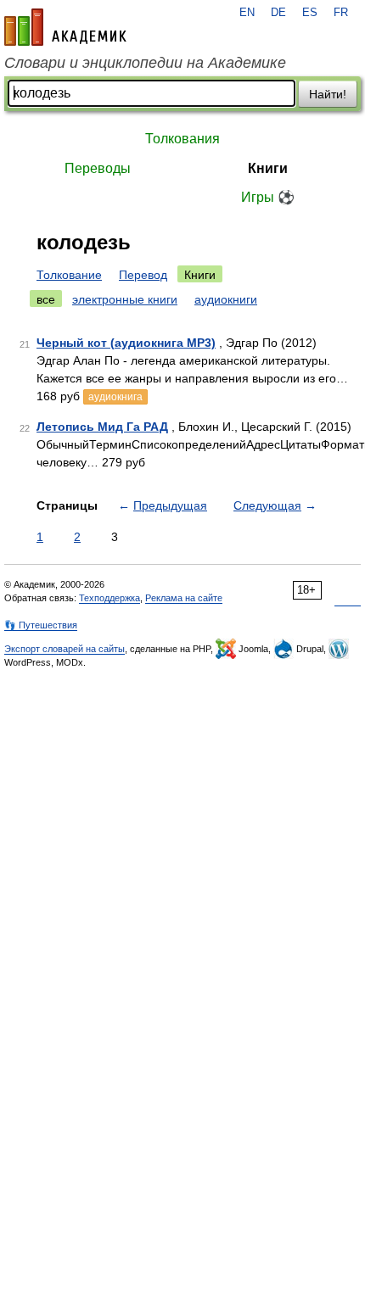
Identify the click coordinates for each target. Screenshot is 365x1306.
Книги (268, 168)
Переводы (98, 168)
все (45, 299)
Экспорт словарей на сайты (64, 649)
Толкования (182, 138)
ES (309, 13)
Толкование (69, 275)
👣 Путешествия (40, 625)
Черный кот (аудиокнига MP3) (126, 342)
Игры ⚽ (268, 197)
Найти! (327, 94)
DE (278, 13)
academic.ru (65, 27)
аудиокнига (115, 397)
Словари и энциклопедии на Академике (145, 62)
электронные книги (124, 299)
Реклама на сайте (183, 598)
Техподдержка (109, 598)
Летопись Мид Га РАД (102, 426)
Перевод (143, 275)
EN (247, 13)
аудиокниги (225, 299)
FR (341, 13)
